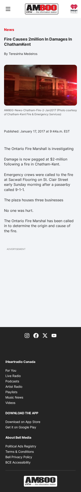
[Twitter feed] (45, 335)
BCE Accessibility (18, 462)
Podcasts (12, 381)
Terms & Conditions (19, 451)
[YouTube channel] (54, 335)
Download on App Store (22, 422)
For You (10, 370)
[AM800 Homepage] (41, 9)
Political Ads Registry (20, 446)
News (9, 29)
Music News (14, 397)
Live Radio (13, 376)
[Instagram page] (27, 335)
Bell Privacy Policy (18, 457)
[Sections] (8, 8)
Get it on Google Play (20, 427)
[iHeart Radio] (74, 8)
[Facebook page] (36, 335)
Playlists (11, 392)
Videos (10, 403)
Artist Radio (13, 386)
